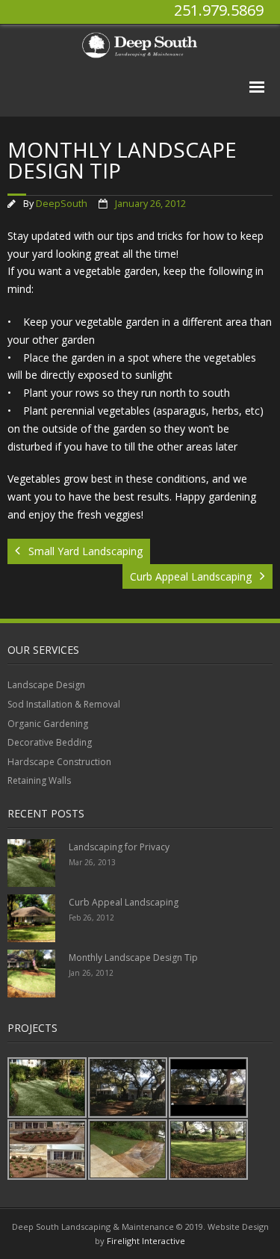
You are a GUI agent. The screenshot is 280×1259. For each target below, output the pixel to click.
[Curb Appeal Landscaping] (31, 918)
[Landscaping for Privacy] (31, 863)
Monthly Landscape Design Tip (133, 957)
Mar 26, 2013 (92, 862)
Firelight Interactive (146, 1240)
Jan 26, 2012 (91, 973)
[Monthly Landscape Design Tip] (31, 973)
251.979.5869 (219, 10)
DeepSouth (61, 203)
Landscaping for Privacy (119, 847)
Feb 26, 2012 (91, 917)
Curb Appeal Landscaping (123, 902)
